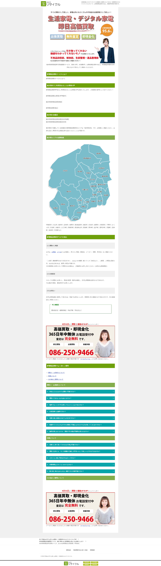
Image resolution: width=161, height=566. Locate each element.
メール (59, 252)
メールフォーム (85, 359)
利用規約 (92, 550)
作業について (52, 376)
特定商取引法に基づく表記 (80, 550)
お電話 (54, 252)
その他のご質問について (55, 379)
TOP (58, 539)
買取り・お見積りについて (56, 372)
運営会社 (68, 550)
